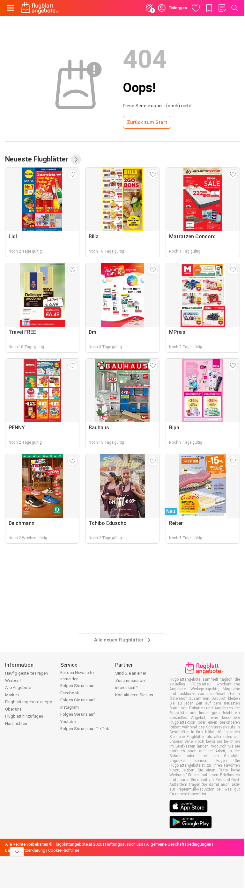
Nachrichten (16, 723)
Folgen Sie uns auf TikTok (84, 728)
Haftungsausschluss (124, 844)
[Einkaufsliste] (222, 8)
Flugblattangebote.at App (28, 701)
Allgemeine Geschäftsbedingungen (178, 844)
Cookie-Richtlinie (63, 850)
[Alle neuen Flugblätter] (76, 159)
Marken (12, 694)
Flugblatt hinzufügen (24, 716)
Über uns (13, 709)
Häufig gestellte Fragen (26, 673)
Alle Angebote (18, 687)
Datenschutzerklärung (25, 850)
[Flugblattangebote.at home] (40, 8)
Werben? (13, 680)
